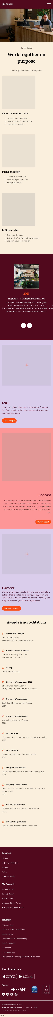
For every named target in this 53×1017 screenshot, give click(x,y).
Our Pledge (9, 420)
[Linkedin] (3, 994)
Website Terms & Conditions (13, 930)
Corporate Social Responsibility (14, 939)
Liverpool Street (8, 876)
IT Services (6, 948)
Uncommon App (8, 952)
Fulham (5, 872)
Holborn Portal (8, 889)
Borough (5, 867)
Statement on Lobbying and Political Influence (21, 957)
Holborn (5, 858)
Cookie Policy (7, 934)
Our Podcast (43, 522)
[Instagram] (7, 994)
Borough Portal (8, 894)
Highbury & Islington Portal (13, 907)
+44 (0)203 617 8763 (30, 1007)
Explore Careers (11, 608)
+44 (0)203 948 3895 (14, 1004)
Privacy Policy (7, 925)
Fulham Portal (7, 898)
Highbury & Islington (10, 863)
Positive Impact (8, 943)
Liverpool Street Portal (11, 903)
